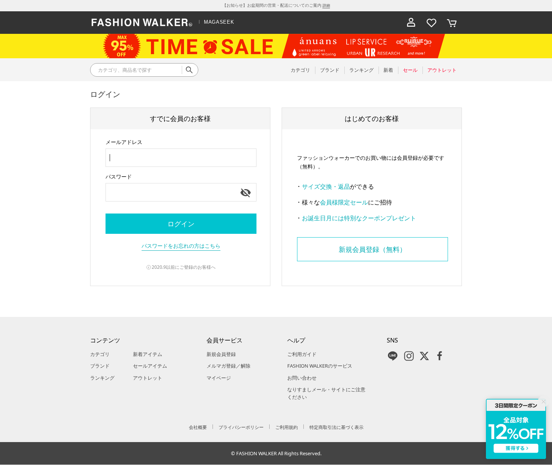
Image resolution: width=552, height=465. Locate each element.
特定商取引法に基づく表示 (336, 427)
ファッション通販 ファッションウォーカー (142, 22)
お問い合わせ (302, 377)
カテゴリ (100, 354)
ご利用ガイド (302, 354)
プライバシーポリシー (241, 427)
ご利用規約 (286, 427)
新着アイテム (147, 354)
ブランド (100, 365)
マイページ (219, 377)
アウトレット (147, 377)
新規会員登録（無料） (372, 249)
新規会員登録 (221, 354)
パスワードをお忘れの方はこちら (181, 245)
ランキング (102, 377)
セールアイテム (150, 365)
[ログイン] (411, 22)
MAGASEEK (219, 22)
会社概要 (198, 427)
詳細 (326, 5)
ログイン (181, 223)
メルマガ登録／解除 (228, 365)
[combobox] (181, 157)
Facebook (439, 356)
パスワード (119, 176)
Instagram (409, 356)
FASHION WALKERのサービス (319, 365)
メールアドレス (124, 141)
